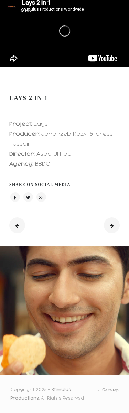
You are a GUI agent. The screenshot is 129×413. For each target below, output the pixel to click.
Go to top (110, 390)
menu (28, 9)
